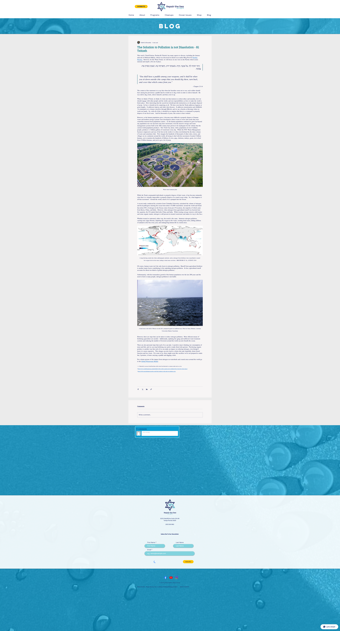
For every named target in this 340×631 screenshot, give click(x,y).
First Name (151, 465)
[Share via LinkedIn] (147, 389)
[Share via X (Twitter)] (142, 389)
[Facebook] (165, 500)
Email (149, 472)
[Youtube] (171, 500)
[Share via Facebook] (138, 389)
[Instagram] (176, 500)
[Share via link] (151, 389)
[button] (142, 15)
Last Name (180, 465)
